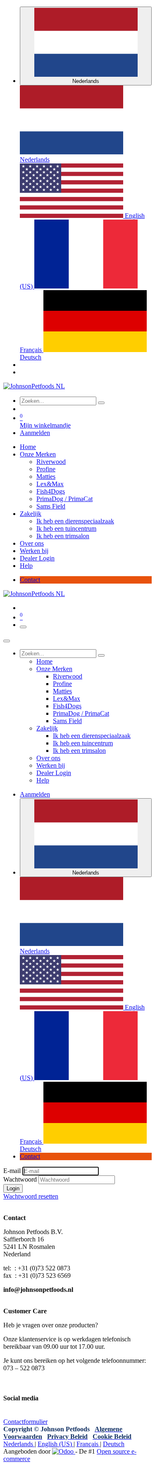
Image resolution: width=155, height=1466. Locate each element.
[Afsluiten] (6, 641)
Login (13, 1188)
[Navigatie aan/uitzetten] (23, 627)
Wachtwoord (20, 1179)
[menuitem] (28, 446)
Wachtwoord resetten (30, 1196)
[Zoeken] (101, 403)
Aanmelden (35, 432)
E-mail (12, 1170)
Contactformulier (25, 1421)
